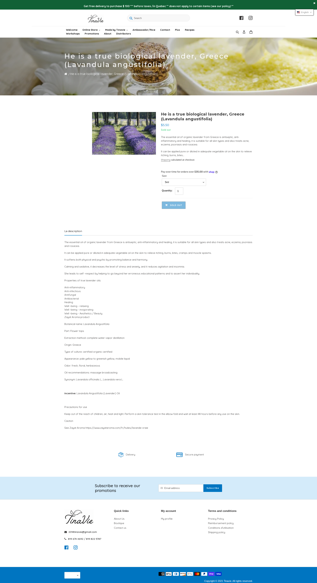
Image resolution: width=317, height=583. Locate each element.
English (71, 575)
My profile (167, 518)
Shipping (165, 159)
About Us (119, 518)
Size (164, 175)
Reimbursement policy (221, 523)
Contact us (120, 527)
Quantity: (167, 190)
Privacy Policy (216, 518)
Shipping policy (216, 532)
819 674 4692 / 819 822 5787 (84, 538)
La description (73, 231)
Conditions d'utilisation (221, 527)
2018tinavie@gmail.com (83, 531)
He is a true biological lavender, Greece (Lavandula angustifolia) (114, 74)
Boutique (119, 523)
